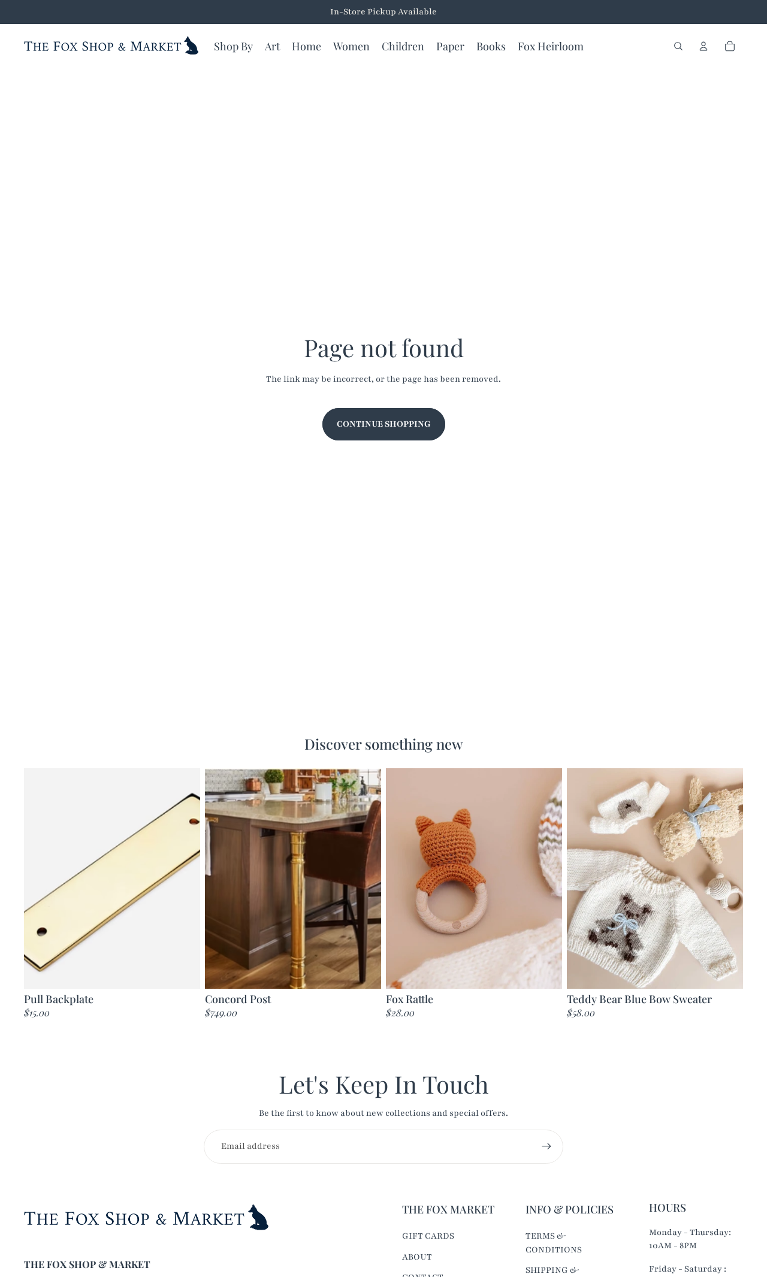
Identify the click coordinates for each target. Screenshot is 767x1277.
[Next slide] (182, 878)
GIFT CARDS (428, 1236)
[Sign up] (546, 1146)
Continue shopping (384, 424)
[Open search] (678, 46)
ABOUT (417, 1257)
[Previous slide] (42, 878)
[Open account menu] (703, 46)
